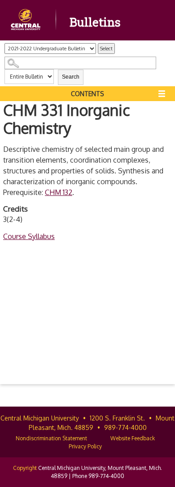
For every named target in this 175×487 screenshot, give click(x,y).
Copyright (25, 468)
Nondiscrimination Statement (51, 438)
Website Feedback (132, 438)
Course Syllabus (29, 236)
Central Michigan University (39, 418)
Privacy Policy (85, 446)
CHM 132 (58, 192)
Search (70, 77)
